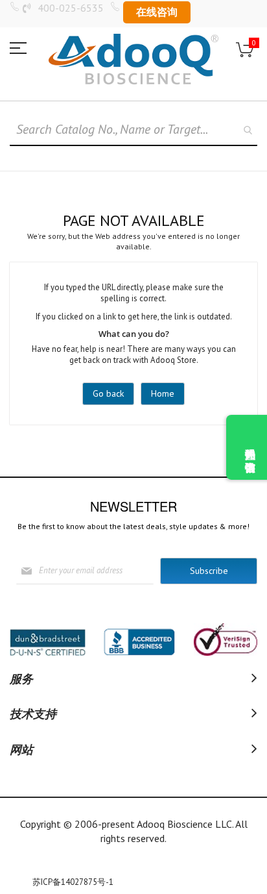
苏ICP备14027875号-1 (72, 882)
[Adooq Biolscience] (133, 59)
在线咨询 (157, 11)
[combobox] (133, 130)
